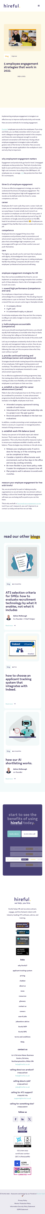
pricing (22, 976)
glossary (22, 1001)
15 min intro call (29, 834)
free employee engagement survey (29, 503)
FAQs (22, 1042)
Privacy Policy (22, 1200)
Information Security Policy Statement (22, 1206)
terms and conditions (22, 1037)
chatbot (22, 981)
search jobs (22, 1016)
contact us (22, 1006)
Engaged (5, 129)
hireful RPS (22, 1032)
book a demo (14, 834)
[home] (12, 5)
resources (22, 996)
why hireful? (22, 965)
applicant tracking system (22, 970)
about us (22, 986)
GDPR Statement (22, 1209)
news (22, 991)
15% (22, 173)
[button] (38, 5)
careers (22, 1011)
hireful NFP (22, 1026)
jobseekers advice (22, 1021)
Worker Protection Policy (22, 1203)
